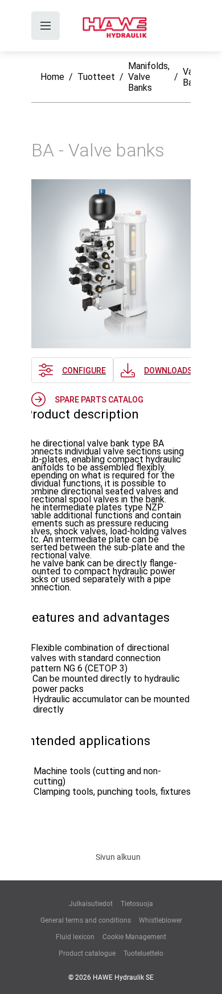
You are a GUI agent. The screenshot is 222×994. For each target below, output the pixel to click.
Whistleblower (160, 920)
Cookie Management (134, 937)
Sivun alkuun (118, 857)
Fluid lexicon (75, 937)
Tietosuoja (137, 904)
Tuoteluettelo (143, 953)
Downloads (168, 370)
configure (84, 370)
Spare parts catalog (99, 399)
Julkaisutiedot (91, 904)
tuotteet (96, 76)
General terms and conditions (85, 920)
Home (52, 76)
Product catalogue (87, 953)
